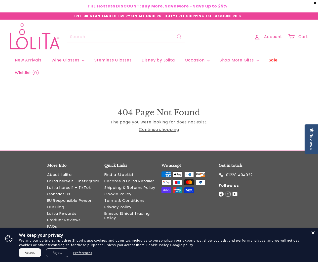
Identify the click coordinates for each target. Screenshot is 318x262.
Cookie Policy (117, 194)
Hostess (106, 6)
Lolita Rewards (62, 213)
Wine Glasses (66, 60)
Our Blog (55, 207)
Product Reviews (64, 219)
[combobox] (126, 37)
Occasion (195, 60)
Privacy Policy (117, 207)
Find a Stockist (119, 174)
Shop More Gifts (237, 60)
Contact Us (59, 194)
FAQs (52, 226)
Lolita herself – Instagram (73, 181)
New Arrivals (28, 60)
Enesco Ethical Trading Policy (127, 215)
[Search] (179, 37)
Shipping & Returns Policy (129, 187)
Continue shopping (159, 129)
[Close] (313, 232)
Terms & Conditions (124, 200)
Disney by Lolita (158, 60)
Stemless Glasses (113, 60)
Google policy (181, 245)
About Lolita (59, 174)
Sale (273, 60)
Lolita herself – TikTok (69, 187)
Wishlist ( (26, 73)
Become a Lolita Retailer (129, 181)
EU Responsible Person (70, 200)
